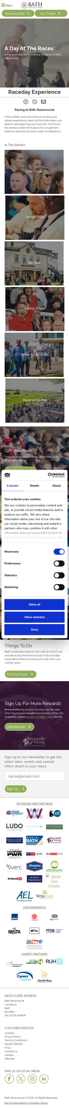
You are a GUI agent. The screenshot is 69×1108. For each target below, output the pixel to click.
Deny (34, 629)
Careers (9, 1054)
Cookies (9, 1032)
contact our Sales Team (39, 716)
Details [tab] (34, 485)
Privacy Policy (13, 1036)
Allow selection (34, 617)
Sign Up (12, 789)
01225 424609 (17, 1015)
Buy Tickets (48, 13)
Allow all (34, 604)
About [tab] (56, 485)
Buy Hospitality (15, 13)
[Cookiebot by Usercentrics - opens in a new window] (49, 475)
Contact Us (11, 1051)
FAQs (8, 1047)
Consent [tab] (12, 485)
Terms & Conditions (16, 1040)
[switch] (59, 563)
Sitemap (9, 1058)
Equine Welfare (14, 1043)
